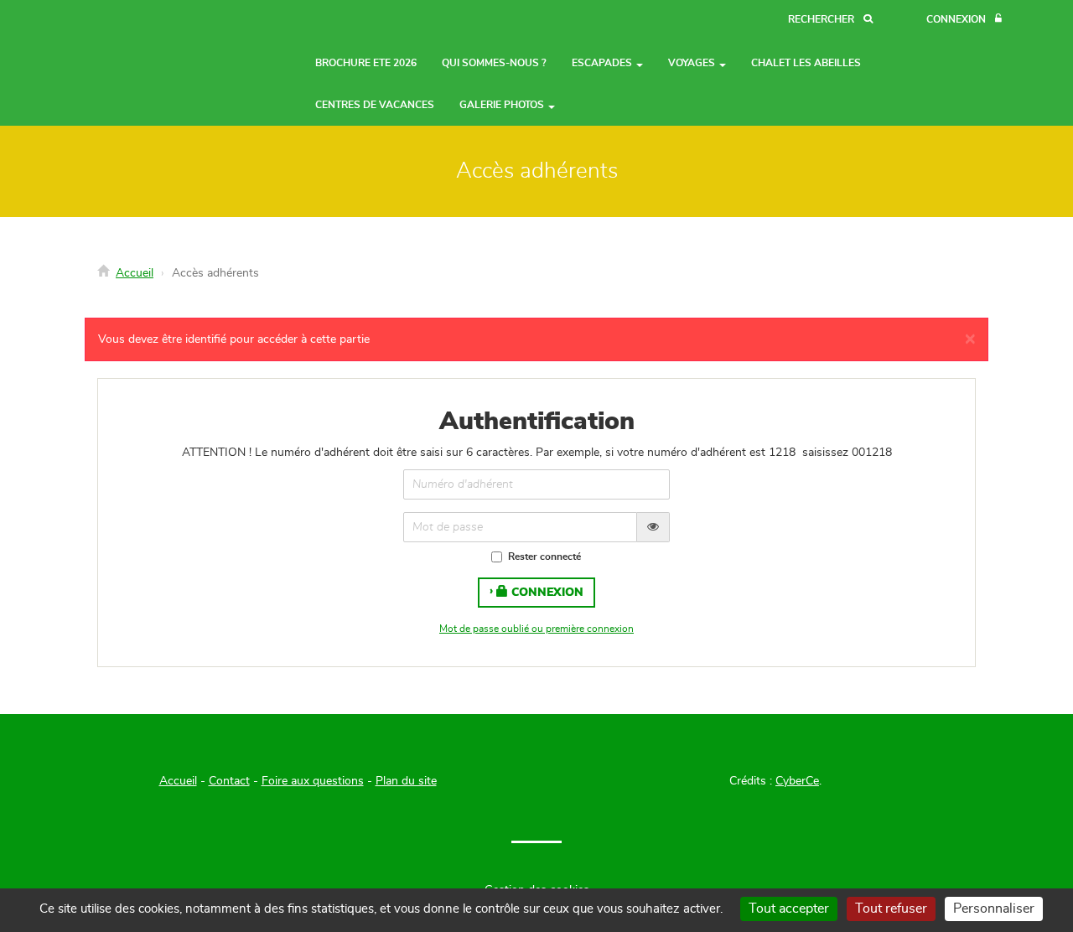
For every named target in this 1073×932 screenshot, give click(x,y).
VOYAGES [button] (693, 63)
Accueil (134, 273)
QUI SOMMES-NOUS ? (494, 63)
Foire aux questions (313, 781)
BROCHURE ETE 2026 (366, 63)
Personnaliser (993, 908)
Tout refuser (891, 908)
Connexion (545, 592)
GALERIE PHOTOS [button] (503, 105)
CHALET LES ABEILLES (806, 63)
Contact (229, 781)
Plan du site (406, 781)
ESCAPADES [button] (603, 63)
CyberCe (797, 781)
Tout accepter (789, 908)
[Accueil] (138, 42)
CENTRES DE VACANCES (374, 105)
